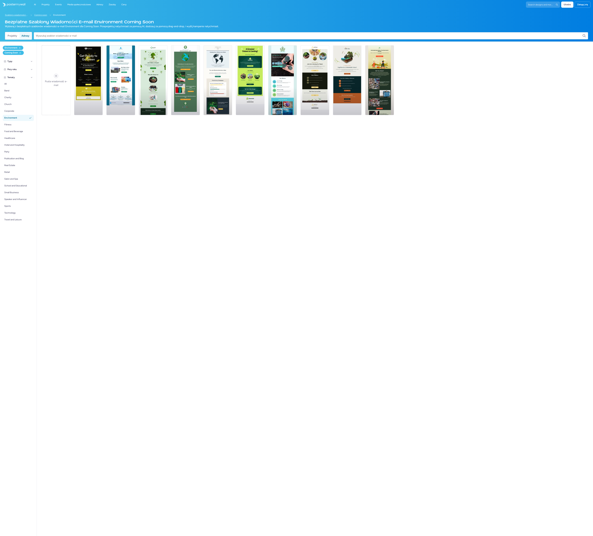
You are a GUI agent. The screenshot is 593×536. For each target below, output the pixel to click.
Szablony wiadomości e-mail (16, 15)
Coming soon (40, 15)
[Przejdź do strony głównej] (12, 5)
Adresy (25, 35)
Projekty (12, 35)
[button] (31, 61)
